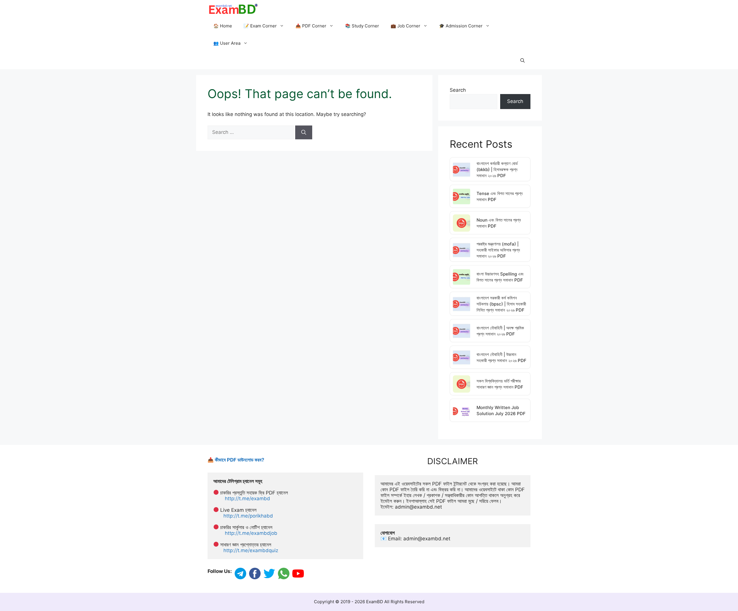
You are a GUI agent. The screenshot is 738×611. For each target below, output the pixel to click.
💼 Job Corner (405, 26)
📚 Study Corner (362, 26)
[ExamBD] (233, 8)
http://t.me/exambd (247, 498)
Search (458, 90)
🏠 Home (222, 26)
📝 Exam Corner (260, 26)
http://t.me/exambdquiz (250, 550)
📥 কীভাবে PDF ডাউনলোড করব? (236, 460)
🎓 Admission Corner (461, 26)
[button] (522, 60)
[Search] (303, 132)
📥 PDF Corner (310, 26)
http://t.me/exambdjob (251, 533)
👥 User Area (226, 43)
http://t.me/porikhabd (248, 516)
